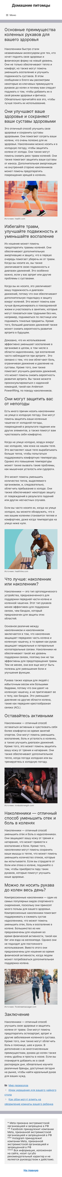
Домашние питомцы (31, 5)
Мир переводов (18, 1085)
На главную (31, 1170)
